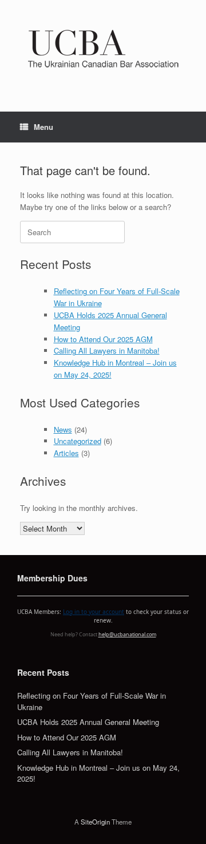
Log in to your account (93, 612)
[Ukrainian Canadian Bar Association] (103, 47)
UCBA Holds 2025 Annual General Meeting (88, 721)
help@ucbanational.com (127, 634)
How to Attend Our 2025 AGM (103, 339)
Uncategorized (77, 440)
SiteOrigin (95, 821)
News (63, 429)
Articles (66, 452)
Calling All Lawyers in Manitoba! (107, 350)
